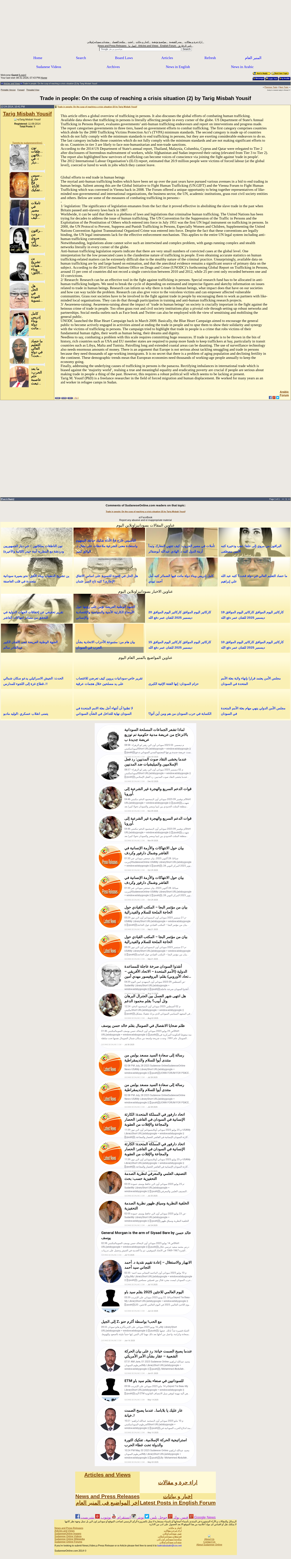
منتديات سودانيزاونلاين (99, 42)
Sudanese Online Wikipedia (70, 1539)
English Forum (169, 45)
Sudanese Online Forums (68, 1541)
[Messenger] (258, 80)
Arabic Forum (284, 393)
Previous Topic (271, 87)
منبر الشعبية (176, 42)
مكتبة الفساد (119, 42)
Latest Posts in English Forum (178, 1503)
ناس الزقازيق (185, 45)
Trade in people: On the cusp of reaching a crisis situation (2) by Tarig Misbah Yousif (97, 107)
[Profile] (284, 80)
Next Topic (284, 87)
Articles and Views (149, 45)
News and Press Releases (113, 45)
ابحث (131, 42)
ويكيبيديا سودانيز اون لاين (169, 1539)
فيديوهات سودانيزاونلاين (170, 1536)
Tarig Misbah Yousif (27, 114)
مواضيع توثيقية (160, 42)
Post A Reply (7, 499)
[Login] (271, 80)
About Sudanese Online (209, 1544)
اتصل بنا (133, 45)
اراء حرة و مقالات (194, 42)
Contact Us (209, 1542)
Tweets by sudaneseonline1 (27, 143)
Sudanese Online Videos (68, 1536)
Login (22, 75)
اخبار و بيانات (143, 42)
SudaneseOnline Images (68, 1533)
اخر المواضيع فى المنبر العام (107, 1503)
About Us (209, 1539)
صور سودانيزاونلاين (172, 1533)
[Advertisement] (145, 19)
